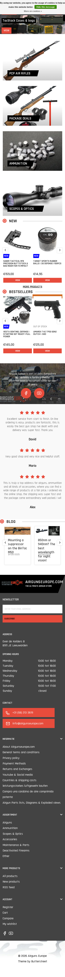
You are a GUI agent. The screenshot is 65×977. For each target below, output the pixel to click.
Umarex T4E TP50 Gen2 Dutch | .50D (45, 333)
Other (6, 856)
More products (32, 287)
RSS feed (9, 887)
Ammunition (10, 828)
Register (8, 907)
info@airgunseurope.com (27, 723)
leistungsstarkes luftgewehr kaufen (25, 786)
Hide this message (45, 7)
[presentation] (5, 250)
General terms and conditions (21, 752)
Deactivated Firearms (16, 851)
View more (13, 558)
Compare (8, 918)
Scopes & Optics (13, 834)
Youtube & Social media (18, 775)
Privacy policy (11, 758)
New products (11, 882)
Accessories (10, 839)
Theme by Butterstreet (32, 961)
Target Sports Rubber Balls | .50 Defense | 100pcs (47, 262)
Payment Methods (14, 763)
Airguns (7, 823)
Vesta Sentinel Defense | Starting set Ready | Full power (16, 334)
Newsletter (11, 599)
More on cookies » (33, 11)
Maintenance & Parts (16, 845)
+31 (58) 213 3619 (22, 713)
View (8, 30)
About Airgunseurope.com (19, 747)
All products (10, 876)
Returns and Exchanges (17, 769)
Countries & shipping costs (19, 780)
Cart (5, 913)
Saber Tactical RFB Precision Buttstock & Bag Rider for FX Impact (15, 263)
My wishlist (10, 924)
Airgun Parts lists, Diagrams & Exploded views (31, 803)
